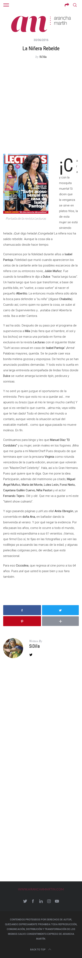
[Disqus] (41, 720)
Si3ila (43, 56)
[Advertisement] (41, 106)
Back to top (38, 949)
